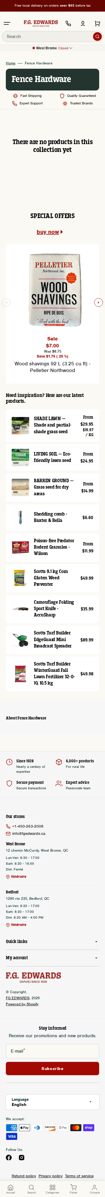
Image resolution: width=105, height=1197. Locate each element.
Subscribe (52, 1068)
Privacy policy (50, 1176)
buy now (48, 231)
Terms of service (79, 1176)
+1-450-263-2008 (27, 826)
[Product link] (52, 425)
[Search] (97, 36)
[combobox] (52, 36)
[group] (52, 310)
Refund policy (24, 1176)
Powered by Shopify (22, 1004)
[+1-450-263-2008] (68, 23)
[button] (7, 23)
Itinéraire (18, 876)
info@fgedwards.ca (28, 833)
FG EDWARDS (17, 997)
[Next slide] (98, 302)
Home (10, 63)
